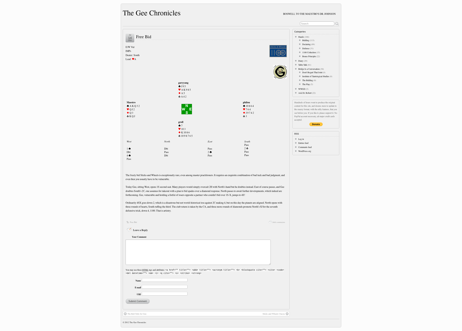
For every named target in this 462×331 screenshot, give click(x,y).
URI (139, 294)
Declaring (306, 44)
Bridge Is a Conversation (309, 68)
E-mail (138, 287)
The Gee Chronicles (152, 12)
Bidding (305, 40)
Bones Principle (309, 56)
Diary (300, 60)
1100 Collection (309, 52)
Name (138, 280)
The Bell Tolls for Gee (136, 313)
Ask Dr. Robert (304, 92)
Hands (301, 36)
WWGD (301, 88)
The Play (306, 84)
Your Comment (139, 236)
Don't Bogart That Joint (312, 72)
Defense (305, 48)
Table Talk (302, 64)
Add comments (278, 222)
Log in (301, 138)
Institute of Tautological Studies (315, 76)
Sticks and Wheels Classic (274, 313)
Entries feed (303, 142)
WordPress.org (304, 151)
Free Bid (143, 36)
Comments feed (305, 147)
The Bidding (307, 80)
